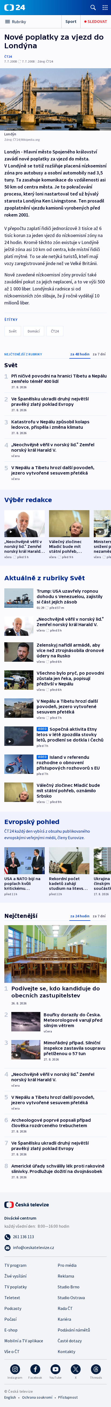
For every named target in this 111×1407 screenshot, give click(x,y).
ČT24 (8, 56)
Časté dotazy (70, 1340)
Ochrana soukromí (37, 1397)
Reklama (66, 1276)
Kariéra (64, 1319)
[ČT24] (14, 7)
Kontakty (66, 1351)
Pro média (67, 1265)
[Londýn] (55, 99)
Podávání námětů (74, 1330)
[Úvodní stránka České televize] (27, 1204)
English (10, 1397)
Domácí (34, 331)
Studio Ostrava (71, 1297)
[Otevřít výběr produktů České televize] (105, 7)
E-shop (11, 1330)
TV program (15, 1265)
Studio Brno (68, 1286)
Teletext (12, 1297)
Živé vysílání (15, 1276)
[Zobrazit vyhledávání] (93, 7)
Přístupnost (68, 1397)
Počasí (10, 1319)
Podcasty (12, 1308)
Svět (12, 331)
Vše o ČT (12, 1351)
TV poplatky (15, 1286)
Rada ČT (65, 1308)
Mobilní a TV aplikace (23, 1340)
